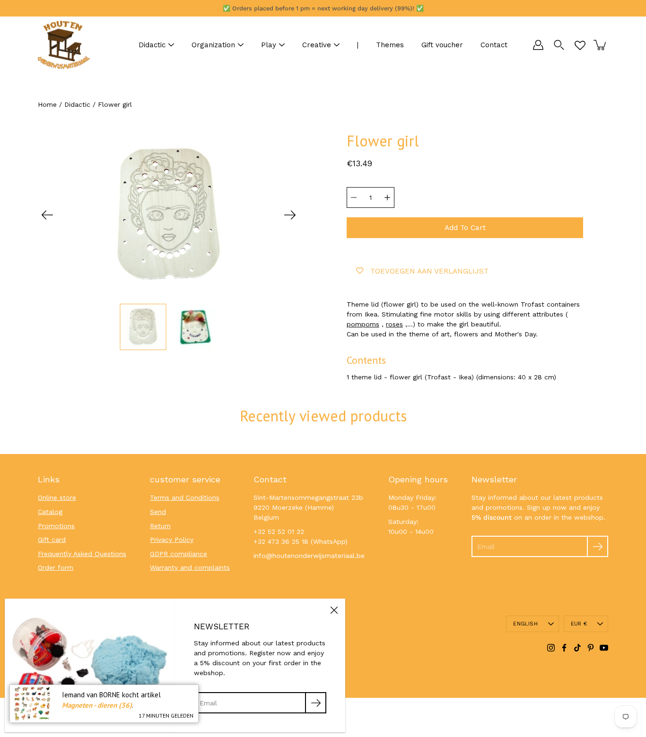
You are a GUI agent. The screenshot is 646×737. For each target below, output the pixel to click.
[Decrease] (354, 197)
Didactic (152, 45)
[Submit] (597, 546)
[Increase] (387, 197)
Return (160, 526)
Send (158, 511)
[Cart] (600, 44)
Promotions (56, 526)
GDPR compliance (178, 553)
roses (394, 324)
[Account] (538, 44)
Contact (493, 45)
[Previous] (47, 215)
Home (47, 104)
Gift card (52, 539)
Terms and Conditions (184, 497)
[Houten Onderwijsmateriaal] (64, 45)
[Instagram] (551, 647)
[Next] (289, 215)
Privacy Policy (171, 539)
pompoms (363, 324)
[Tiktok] (577, 647)
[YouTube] (604, 647)
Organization (213, 45)
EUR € (579, 624)
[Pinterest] (590, 647)
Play (268, 45)
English (525, 624)
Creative (316, 45)
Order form (55, 567)
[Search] (559, 44)
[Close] (334, 610)
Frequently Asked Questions (82, 553)
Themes (390, 45)
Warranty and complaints (190, 567)
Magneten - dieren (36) (97, 705)
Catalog (50, 511)
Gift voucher (442, 45)
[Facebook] (564, 647)
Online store (57, 497)
